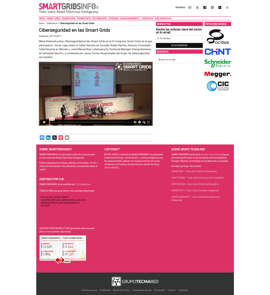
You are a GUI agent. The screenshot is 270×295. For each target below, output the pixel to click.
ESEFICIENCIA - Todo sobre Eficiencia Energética (195, 184)
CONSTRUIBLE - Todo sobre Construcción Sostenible (197, 177)
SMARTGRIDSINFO (68, 9)
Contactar (183, 290)
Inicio (41, 23)
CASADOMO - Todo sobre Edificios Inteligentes (194, 171)
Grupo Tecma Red (211, 154)
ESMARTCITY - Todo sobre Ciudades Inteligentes (195, 190)
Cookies (171, 290)
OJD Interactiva (83, 184)
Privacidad (159, 290)
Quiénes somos (89, 290)
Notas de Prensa (121, 290)
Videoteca (52, 23)
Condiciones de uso (141, 290)
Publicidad (105, 290)
